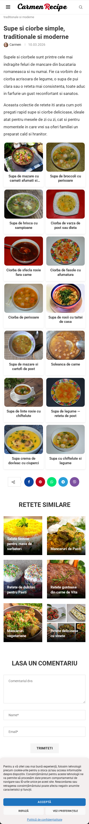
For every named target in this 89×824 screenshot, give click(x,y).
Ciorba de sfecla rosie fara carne (23, 272)
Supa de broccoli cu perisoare (65, 178)
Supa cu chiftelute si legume (65, 460)
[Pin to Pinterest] (40, 482)
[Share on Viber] (74, 482)
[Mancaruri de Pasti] (66, 535)
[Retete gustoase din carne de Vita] (66, 579)
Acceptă (44, 802)
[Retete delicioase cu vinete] (66, 622)
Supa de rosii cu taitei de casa (65, 319)
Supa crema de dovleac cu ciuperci (23, 460)
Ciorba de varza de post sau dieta (65, 225)
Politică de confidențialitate (44, 819)
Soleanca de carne (65, 364)
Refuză (23, 811)
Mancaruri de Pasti (66, 549)
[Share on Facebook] (29, 482)
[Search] (80, 7)
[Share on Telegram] (63, 482)
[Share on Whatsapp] (51, 482)
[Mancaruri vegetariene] (23, 622)
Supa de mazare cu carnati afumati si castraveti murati (24, 178)
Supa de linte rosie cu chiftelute (24, 413)
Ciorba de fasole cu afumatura (65, 272)
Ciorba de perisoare (23, 317)
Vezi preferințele (65, 811)
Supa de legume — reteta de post (65, 413)
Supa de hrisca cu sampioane (23, 225)
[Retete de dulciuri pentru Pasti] (23, 579)
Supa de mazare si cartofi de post (23, 366)
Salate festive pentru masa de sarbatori (19, 544)
